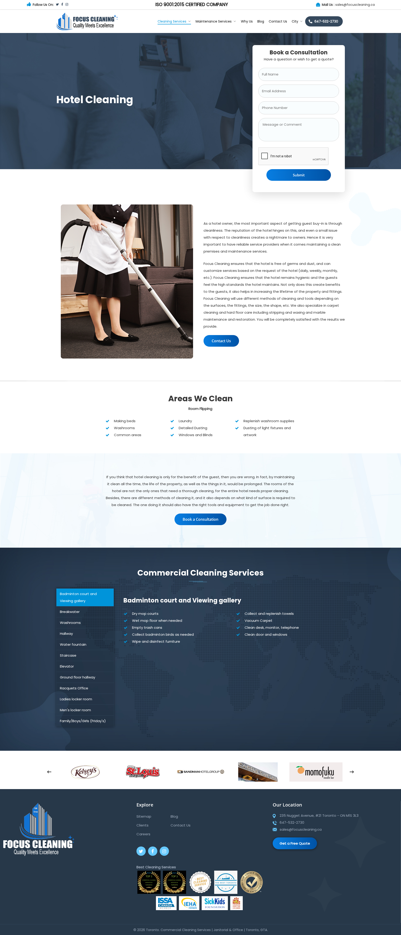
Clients (142, 825)
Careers (143, 834)
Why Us (247, 21)
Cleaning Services (172, 21)
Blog (260, 21)
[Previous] (49, 772)
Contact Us (278, 21)
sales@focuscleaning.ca (355, 4)
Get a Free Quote (295, 843)
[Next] (351, 772)
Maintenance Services (214, 21)
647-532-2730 (326, 21)
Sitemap (143, 816)
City (295, 21)
